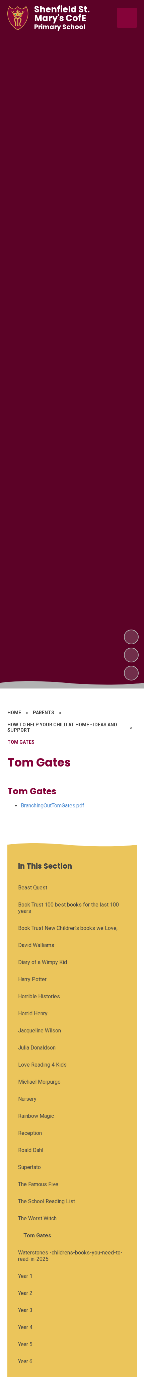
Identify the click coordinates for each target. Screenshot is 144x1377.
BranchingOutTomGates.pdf (52, 805)
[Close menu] (127, 18)
